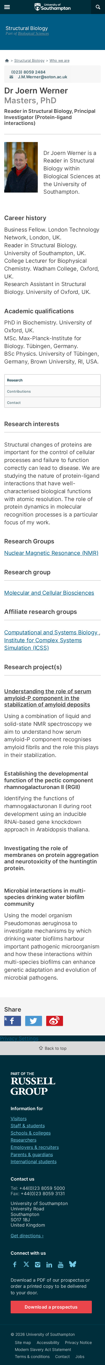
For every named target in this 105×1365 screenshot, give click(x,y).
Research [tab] (15, 380)
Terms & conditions (32, 1356)
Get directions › (27, 1235)
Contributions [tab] (19, 391)
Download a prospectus (51, 1307)
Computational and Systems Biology (51, 632)
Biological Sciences (33, 33)
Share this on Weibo (54, 1021)
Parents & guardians (32, 1154)
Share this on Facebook (5, 1018)
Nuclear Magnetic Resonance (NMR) (51, 553)
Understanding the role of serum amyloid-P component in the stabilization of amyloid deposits (47, 698)
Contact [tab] (14, 403)
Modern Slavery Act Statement (43, 1349)
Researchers (23, 1140)
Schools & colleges (31, 1133)
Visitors (19, 1118)
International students (34, 1161)
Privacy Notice (78, 1342)
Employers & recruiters (35, 1147)
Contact (62, 1356)
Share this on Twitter (33, 1021)
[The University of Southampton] (52, 7)
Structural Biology (27, 28)
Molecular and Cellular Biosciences (49, 592)
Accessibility (48, 1342)
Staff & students (28, 1125)
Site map (23, 1342)
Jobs (79, 1356)
